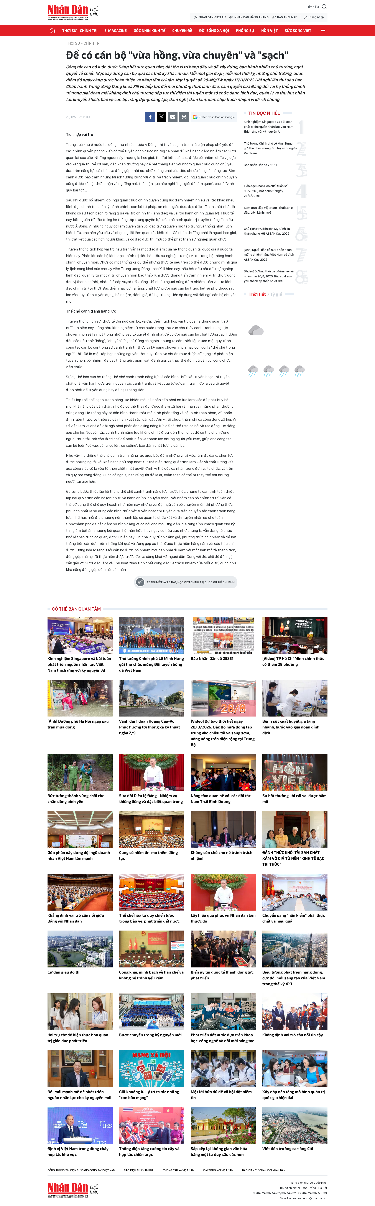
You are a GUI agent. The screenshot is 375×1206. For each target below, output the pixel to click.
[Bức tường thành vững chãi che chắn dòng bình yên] (80, 772)
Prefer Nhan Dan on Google (217, 117)
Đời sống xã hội (214, 30)
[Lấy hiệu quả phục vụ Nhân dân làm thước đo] (223, 892)
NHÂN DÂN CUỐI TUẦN (73, 12)
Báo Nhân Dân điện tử (73, 1190)
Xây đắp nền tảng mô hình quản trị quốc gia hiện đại (293, 1094)
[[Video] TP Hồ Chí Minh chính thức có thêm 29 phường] (294, 635)
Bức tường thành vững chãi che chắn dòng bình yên (76, 798)
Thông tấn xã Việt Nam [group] (178, 1170)
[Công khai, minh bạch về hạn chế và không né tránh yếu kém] (151, 949)
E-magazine (115, 30)
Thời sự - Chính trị (79, 30)
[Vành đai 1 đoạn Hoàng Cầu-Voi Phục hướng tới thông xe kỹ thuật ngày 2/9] (151, 698)
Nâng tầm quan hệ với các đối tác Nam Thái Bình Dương (221, 798)
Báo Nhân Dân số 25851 (260, 165)
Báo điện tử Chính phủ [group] (139, 1170)
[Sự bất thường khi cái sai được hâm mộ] (294, 772)
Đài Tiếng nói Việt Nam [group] (218, 1170)
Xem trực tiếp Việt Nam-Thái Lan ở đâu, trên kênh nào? (268, 210)
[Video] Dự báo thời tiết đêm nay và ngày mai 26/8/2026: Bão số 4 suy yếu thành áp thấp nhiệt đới (269, 276)
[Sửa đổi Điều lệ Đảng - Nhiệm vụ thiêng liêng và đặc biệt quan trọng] (151, 772)
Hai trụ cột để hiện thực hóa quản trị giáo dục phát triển (78, 1037)
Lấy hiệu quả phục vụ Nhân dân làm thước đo (223, 918)
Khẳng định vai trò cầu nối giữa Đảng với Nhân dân (76, 918)
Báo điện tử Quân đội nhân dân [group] (263, 1170)
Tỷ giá (276, 294)
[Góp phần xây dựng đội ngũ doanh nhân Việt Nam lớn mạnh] (80, 829)
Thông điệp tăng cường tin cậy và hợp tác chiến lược (149, 1151)
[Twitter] (161, 117)
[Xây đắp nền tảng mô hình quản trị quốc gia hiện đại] (294, 1068)
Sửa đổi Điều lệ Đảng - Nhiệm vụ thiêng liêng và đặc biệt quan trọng (151, 798)
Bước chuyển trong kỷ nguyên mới (150, 1034)
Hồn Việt (269, 30)
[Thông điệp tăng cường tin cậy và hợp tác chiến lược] (151, 1125)
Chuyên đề (182, 30)
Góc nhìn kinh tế (149, 30)
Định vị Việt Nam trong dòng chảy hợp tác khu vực (78, 1151)
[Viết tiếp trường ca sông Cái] (294, 1125)
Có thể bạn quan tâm (76, 609)
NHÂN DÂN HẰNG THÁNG (251, 17)
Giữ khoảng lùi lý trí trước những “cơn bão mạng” (149, 1094)
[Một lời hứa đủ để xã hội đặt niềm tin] (223, 1068)
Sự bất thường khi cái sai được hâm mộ (294, 798)
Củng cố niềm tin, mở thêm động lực (148, 855)
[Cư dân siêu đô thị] (80, 949)
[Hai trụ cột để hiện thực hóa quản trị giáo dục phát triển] (80, 1011)
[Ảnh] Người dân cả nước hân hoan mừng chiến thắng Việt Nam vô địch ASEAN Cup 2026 (269, 255)
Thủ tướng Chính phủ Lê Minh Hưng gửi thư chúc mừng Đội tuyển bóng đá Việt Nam (270, 148)
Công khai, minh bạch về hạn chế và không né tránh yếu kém (151, 975)
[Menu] (323, 30)
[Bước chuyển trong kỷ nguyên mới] (151, 1011)
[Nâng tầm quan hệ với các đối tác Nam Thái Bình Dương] (223, 772)
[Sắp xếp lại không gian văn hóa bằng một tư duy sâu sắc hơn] (223, 1125)
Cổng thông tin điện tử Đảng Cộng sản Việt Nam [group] (81, 1170)
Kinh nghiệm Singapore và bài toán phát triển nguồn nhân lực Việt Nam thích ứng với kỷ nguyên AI (268, 126)
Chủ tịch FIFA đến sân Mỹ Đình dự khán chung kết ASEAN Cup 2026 (267, 231)
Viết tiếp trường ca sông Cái (287, 1148)
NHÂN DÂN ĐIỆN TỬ (212, 17)
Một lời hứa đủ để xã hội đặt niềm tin (221, 1094)
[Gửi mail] (173, 117)
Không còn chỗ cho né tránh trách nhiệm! (221, 855)
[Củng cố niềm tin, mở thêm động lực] (151, 829)
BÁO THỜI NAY (287, 17)
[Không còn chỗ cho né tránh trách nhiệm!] (223, 829)
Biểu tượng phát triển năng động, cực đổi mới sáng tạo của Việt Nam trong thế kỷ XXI (293, 978)
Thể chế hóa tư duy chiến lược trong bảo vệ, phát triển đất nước (149, 918)
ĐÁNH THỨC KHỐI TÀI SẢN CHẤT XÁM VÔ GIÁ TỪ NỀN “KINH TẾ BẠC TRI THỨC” (293, 858)
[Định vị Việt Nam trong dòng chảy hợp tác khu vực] (80, 1125)
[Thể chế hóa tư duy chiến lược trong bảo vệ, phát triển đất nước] (151, 892)
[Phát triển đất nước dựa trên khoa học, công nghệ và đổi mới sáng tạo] (223, 1011)
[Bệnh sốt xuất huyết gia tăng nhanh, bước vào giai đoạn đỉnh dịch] (294, 698)
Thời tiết (257, 294)
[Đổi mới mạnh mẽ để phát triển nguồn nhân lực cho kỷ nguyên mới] (80, 1068)
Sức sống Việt (298, 30)
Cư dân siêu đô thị (64, 972)
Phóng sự (245, 30)
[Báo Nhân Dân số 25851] (223, 635)
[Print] (184, 117)
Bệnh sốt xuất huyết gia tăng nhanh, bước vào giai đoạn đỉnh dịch (290, 727)
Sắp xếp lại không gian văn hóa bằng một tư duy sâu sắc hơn (219, 1151)
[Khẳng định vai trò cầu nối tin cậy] (294, 1011)
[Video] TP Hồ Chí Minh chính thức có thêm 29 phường (293, 661)
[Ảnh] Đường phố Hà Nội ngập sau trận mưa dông (78, 724)
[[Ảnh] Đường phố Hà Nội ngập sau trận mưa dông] (80, 698)
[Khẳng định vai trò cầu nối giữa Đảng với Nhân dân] (80, 892)
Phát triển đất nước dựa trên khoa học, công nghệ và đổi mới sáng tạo (223, 1037)
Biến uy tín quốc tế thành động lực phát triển (222, 975)
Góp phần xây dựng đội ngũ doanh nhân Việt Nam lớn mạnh (79, 855)
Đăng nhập (316, 17)
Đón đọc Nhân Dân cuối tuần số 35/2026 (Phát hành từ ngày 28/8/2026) (266, 191)
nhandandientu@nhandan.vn (308, 1198)
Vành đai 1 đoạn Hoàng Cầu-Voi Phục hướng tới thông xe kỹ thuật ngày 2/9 (149, 727)
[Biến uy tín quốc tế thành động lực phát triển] (223, 949)
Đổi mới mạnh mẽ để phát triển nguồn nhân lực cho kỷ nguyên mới (79, 1094)
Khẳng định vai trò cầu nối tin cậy (292, 1034)
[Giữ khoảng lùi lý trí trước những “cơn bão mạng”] (151, 1068)
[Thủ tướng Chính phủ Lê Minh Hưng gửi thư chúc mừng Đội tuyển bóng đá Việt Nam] (151, 635)
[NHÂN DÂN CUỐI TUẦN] (52, 30)
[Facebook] (150, 117)
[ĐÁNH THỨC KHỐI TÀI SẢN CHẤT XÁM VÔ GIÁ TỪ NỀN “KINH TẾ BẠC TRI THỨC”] (294, 829)
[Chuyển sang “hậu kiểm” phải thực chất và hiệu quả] (294, 892)
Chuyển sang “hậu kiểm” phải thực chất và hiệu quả (293, 918)
